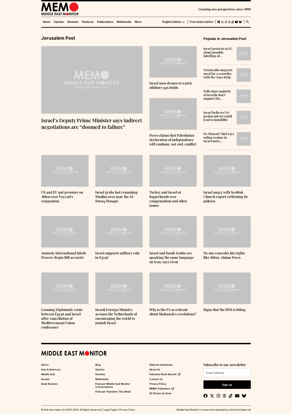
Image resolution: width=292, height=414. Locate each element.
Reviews (72, 21)
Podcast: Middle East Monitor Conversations (112, 385)
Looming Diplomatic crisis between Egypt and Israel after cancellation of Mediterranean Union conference (61, 318)
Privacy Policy (157, 383)
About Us (154, 369)
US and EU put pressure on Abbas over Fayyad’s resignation (62, 196)
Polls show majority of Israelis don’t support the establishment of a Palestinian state (217, 95)
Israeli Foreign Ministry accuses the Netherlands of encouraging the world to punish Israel (116, 316)
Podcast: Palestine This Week (113, 391)
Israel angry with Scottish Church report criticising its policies (225, 196)
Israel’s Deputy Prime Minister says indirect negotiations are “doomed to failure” (91, 123)
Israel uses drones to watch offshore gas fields (170, 85)
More (138, 21)
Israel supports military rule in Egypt (117, 255)
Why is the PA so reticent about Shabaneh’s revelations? (172, 311)
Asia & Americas (50, 369)
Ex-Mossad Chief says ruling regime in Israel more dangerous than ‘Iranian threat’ (218, 137)
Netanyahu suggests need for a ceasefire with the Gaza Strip (217, 73)
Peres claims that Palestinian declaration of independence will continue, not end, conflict (172, 139)
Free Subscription (201, 21)
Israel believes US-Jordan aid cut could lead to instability (217, 116)
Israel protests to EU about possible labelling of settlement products (218, 52)
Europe (45, 379)
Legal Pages (110, 409)
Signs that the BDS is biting (224, 309)
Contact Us (156, 379)
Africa (44, 364)
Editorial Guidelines (161, 364)
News (46, 21)
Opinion (59, 21)
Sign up (227, 384)
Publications (105, 21)
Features (88, 21)
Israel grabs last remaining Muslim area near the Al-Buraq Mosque (116, 196)
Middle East (48, 374)
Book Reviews (49, 383)
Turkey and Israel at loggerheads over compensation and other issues (168, 199)
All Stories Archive (160, 393)
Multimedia (124, 21)
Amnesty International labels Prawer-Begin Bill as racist (63, 255)
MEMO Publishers (159, 388)
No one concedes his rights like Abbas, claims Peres (224, 255)
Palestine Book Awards (163, 374)
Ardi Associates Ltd (240, 409)
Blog (98, 364)
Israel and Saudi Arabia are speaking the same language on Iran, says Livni (171, 257)
